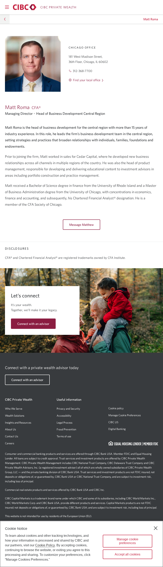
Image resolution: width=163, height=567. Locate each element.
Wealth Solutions (14, 415)
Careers (9, 443)
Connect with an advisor (33, 324)
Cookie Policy (45, 545)
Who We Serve (13, 408)
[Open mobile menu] (7, 7)
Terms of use (64, 436)
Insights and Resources (18, 422)
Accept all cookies (127, 554)
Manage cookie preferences (127, 541)
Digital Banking (117, 429)
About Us (10, 429)
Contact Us (11, 436)
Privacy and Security (68, 408)
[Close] (155, 528)
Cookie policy (116, 408)
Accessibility (64, 415)
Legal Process (64, 422)
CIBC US (113, 422)
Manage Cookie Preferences (124, 415)
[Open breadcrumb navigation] (5, 19)
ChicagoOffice (82, 47)
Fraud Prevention (66, 429)
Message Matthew (81, 225)
